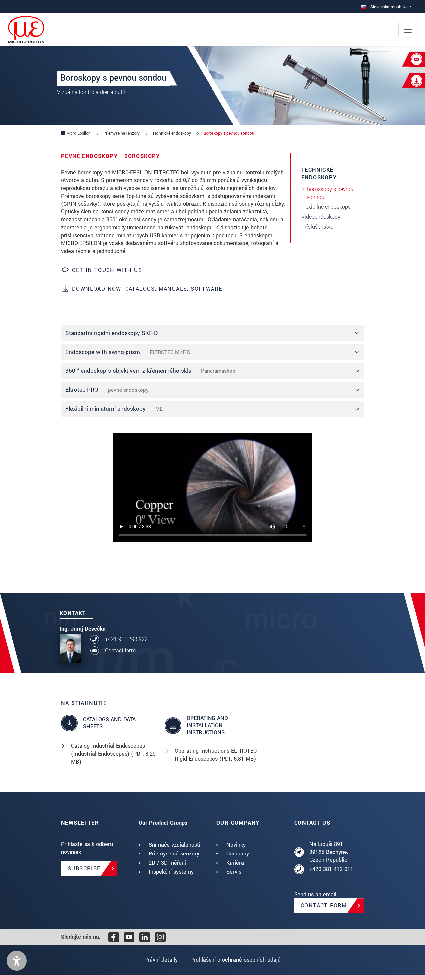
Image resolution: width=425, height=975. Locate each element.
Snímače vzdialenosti (174, 844)
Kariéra (235, 862)
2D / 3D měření (167, 862)
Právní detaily (161, 960)
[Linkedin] (144, 937)
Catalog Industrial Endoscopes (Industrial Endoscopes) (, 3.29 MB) (113, 754)
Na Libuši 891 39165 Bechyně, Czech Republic (328, 852)
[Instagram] (160, 937)
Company (237, 853)
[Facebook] (113, 937)
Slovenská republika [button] (388, 7)
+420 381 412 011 (331, 869)
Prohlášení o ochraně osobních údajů (235, 960)
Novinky (236, 844)
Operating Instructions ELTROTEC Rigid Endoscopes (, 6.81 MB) (216, 755)
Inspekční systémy (171, 871)
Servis (233, 871)
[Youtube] (129, 937)
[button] (17, 961)
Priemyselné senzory (174, 853)
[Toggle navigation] (407, 29)
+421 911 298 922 (126, 639)
